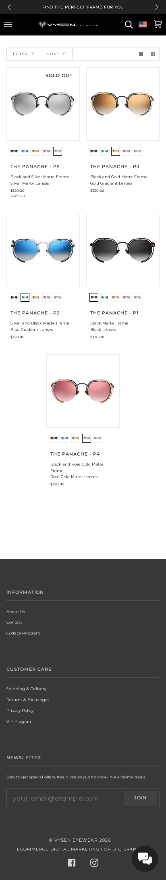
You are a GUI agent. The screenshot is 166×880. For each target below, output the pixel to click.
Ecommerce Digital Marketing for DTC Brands (80, 849)
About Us (15, 611)
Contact (14, 622)
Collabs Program (23, 632)
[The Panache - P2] (43, 250)
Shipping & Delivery (26, 688)
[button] (14, 152)
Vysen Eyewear (76, 840)
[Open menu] (9, 24)
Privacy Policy (19, 710)
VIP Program (19, 721)
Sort (53, 54)
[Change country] (142, 24)
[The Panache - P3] (123, 104)
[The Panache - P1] (123, 250)
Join (140, 798)
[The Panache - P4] (83, 391)
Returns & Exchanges (27, 699)
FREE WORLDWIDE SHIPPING (83, 7)
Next (157, 7)
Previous (9, 7)
